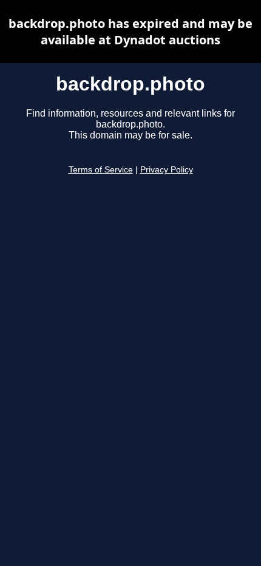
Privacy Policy (166, 169)
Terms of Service (101, 169)
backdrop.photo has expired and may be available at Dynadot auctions (130, 31)
